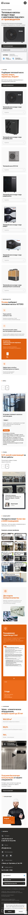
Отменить (21, 911)
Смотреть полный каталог (8, 85)
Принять (9, 911)
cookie (24, 908)
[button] (7, 388)
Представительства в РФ (10, 883)
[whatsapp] (6, 855)
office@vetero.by (6, 848)
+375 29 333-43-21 (7, 839)
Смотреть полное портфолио (10, 530)
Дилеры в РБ (7, 879)
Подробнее (6, 112)
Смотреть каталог (6, 50)
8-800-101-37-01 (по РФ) (8, 840)
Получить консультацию (8, 46)
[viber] (10, 855)
